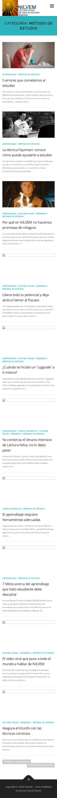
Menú (51, 6)
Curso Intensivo (27, 431)
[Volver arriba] (28, 779)
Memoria (41, 213)
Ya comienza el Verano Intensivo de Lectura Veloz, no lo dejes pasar (27, 444)
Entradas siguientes (40, 765)
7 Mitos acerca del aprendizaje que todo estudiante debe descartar (25, 589)
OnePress (46, 786)
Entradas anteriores (16, 761)
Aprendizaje (9, 74)
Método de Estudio (29, 74)
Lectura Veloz (26, 213)
